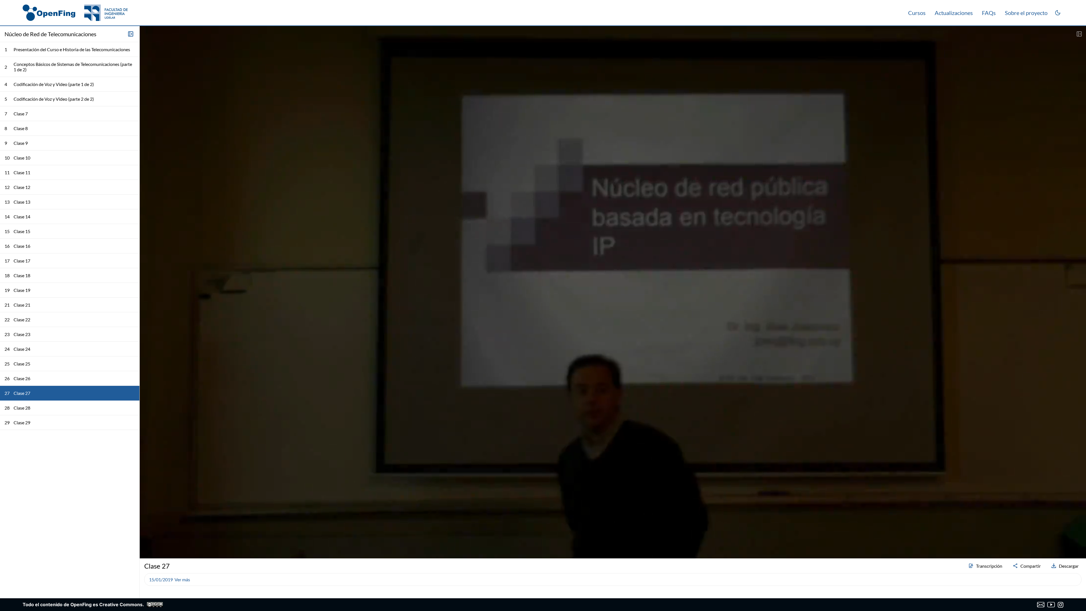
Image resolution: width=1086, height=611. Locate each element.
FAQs (989, 12)
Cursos (917, 12)
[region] (613, 292)
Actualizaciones (954, 12)
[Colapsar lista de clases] (130, 33)
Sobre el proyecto (1026, 12)
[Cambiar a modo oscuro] (1057, 12)
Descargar (1069, 566)
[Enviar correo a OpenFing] (1041, 605)
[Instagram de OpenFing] (1060, 605)
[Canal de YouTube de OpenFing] (1051, 605)
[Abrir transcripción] (1079, 33)
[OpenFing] (75, 13)
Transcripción (989, 566)
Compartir (1030, 566)
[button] (146, 539)
